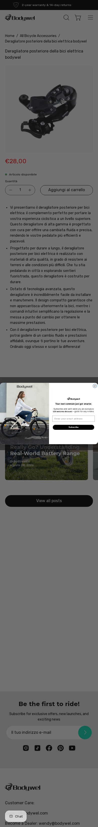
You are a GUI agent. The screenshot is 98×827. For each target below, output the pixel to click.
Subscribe (73, 427)
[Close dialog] (95, 386)
